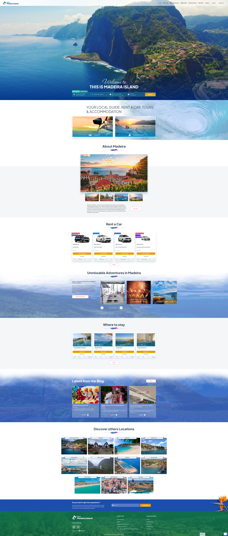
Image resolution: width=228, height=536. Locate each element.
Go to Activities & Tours (80, 296)
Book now (82, 351)
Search (150, 94)
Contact (207, 3)
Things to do (150, 526)
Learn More (136, 208)
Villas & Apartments (174, 3)
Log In (213, 3)
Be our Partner (120, 519)
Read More (84, 414)
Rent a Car (165, 3)
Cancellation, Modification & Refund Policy (127, 529)
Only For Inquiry (82, 253)
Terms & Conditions (122, 526)
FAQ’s (118, 521)
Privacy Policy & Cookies (123, 524)
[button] (146, 197)
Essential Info (150, 521)
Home (160, 3)
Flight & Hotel (183, 3)
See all (114, 264)
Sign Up (221, 3)
